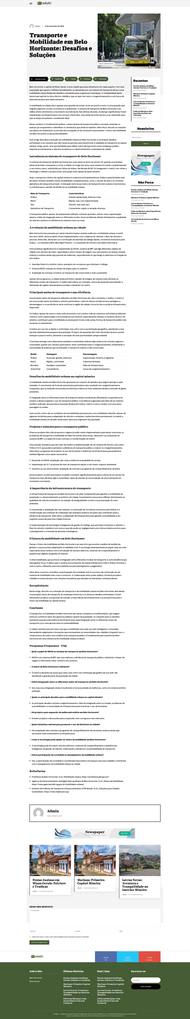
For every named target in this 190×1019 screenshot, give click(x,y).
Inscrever (149, 952)
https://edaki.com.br (54, 815)
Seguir (127, 952)
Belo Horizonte (106, 64)
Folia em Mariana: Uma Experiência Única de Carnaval (142, 113)
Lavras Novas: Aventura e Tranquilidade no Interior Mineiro (144, 103)
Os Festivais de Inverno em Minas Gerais (145, 220)
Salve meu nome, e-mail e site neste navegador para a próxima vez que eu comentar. (60, 937)
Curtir (106, 952)
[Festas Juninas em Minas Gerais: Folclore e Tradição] (50, 860)
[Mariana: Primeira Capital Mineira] (95, 860)
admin (37, 26)
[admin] (32, 26)
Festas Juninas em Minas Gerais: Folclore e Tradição (144, 87)
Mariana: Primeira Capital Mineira (144, 94)
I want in (146, 144)
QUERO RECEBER (146, 987)
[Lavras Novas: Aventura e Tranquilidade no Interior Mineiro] (140, 860)
